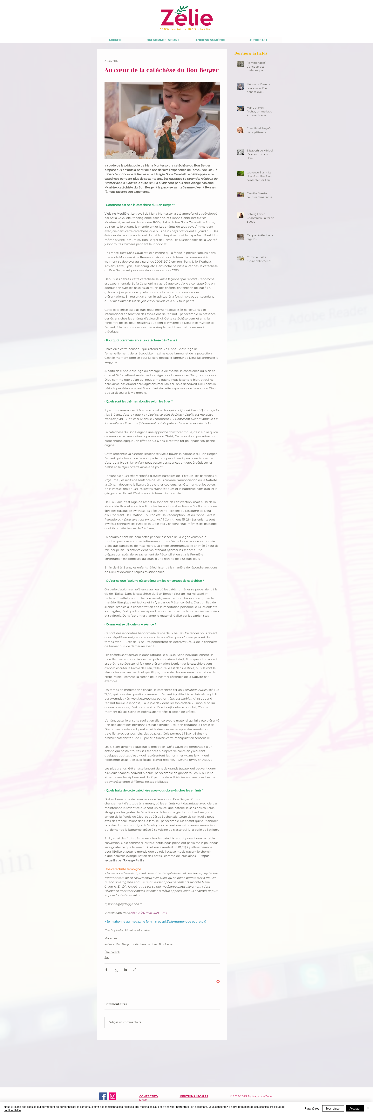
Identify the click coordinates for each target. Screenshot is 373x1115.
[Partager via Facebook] (106, 970)
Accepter (354, 1108)
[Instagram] (112, 1096)
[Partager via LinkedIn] (125, 970)
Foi (107, 957)
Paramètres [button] (312, 1108)
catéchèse (139, 944)
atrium (152, 944)
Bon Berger (123, 944)
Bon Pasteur (167, 944)
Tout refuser (333, 1108)
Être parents (112, 952)
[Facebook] (103, 1096)
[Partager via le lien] (135, 970)
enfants (109, 944)
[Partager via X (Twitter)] (116, 970)
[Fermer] (368, 1108)
